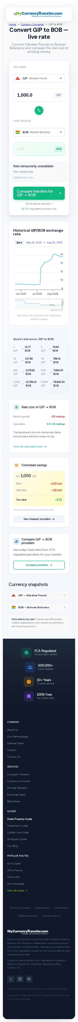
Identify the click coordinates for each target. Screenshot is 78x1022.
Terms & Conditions (20, 908)
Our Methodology (17, 736)
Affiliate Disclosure (28, 916)
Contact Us (13, 756)
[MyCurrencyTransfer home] (39, 14)
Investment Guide (17, 825)
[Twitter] (11, 979)
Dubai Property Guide (19, 819)
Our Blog (12, 846)
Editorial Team (15, 743)
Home (12, 24)
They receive (22, 121)
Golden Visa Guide (18, 832)
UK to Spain (14, 863)
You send (19, 67)
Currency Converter (32, 24)
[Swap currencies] (39, 110)
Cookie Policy (61, 908)
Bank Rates (13, 801)
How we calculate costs (28, 446)
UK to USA (13, 877)
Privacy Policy (42, 908)
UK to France (14, 870)
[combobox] (39, 78)
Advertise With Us (51, 916)
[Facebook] (29, 979)
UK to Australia (15, 883)
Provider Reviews (17, 788)
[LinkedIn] (20, 979)
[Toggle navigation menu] (15, 14)
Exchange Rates (16, 794)
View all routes (15, 890)
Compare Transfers (18, 774)
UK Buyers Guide (17, 839)
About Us (12, 730)
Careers (11, 750)
